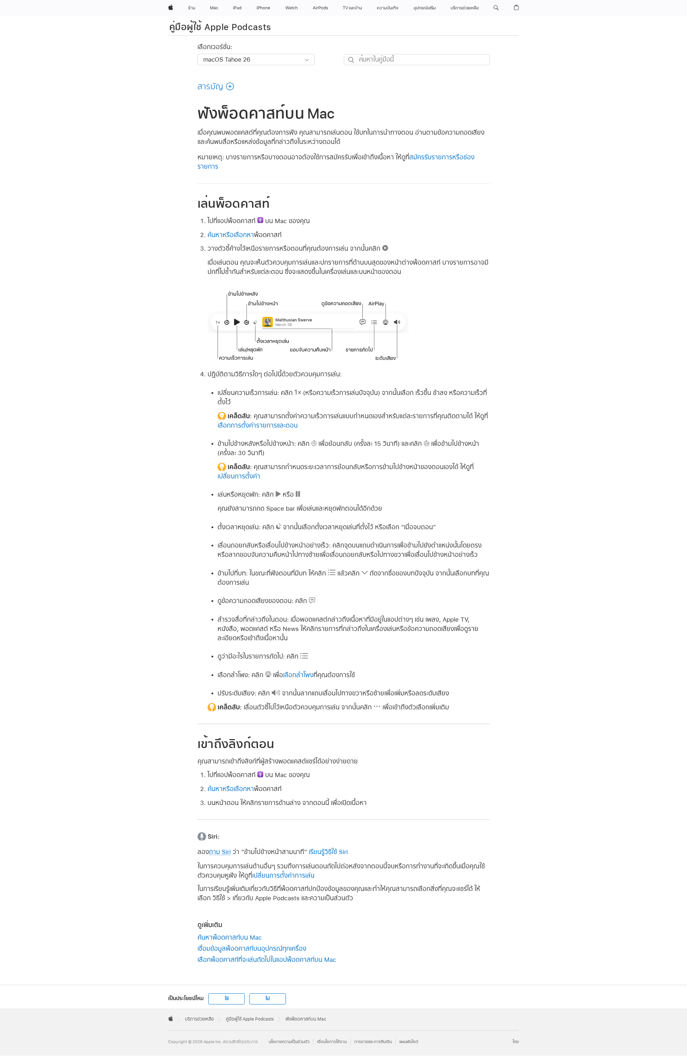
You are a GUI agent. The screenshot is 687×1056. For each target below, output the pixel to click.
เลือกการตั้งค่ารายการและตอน (258, 425)
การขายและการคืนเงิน (373, 1042)
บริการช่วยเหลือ (199, 1019)
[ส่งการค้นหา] (351, 60)
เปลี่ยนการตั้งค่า (239, 476)
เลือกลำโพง (298, 675)
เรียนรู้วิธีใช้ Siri (328, 852)
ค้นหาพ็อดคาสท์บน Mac (230, 937)
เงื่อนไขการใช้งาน (332, 1042)
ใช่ (227, 999)
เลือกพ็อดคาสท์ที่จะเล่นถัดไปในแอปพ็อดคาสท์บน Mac (267, 959)
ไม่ (267, 999)
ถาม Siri (220, 852)
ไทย (516, 1042)
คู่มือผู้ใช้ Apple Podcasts (220, 27)
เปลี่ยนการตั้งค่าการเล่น (283, 875)
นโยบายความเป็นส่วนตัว (289, 1042)
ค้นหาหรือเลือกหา (231, 235)
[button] (496, 8)
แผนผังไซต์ (408, 1042)
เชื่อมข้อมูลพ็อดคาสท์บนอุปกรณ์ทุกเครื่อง (252, 948)
